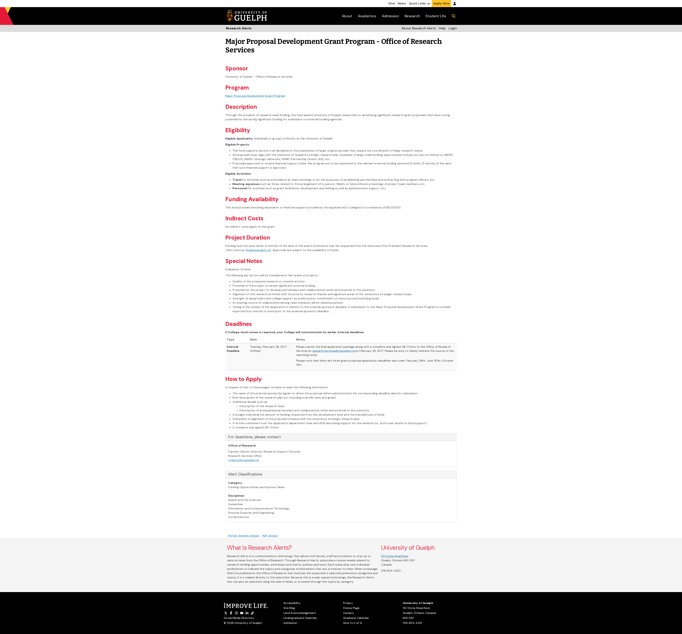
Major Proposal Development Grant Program (255, 96)
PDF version (270, 536)
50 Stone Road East (394, 556)
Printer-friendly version (243, 536)
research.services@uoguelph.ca (333, 351)
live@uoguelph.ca (258, 250)
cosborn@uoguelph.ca (243, 460)
